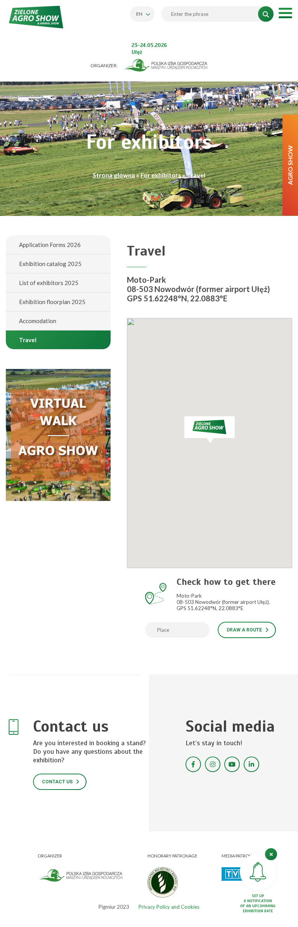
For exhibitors (160, 175)
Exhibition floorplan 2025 (52, 301)
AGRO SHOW (290, 165)
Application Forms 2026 (50, 244)
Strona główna (114, 175)
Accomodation (37, 320)
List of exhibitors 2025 (48, 282)
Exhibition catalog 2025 (50, 263)
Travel (27, 339)
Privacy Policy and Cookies (169, 907)
